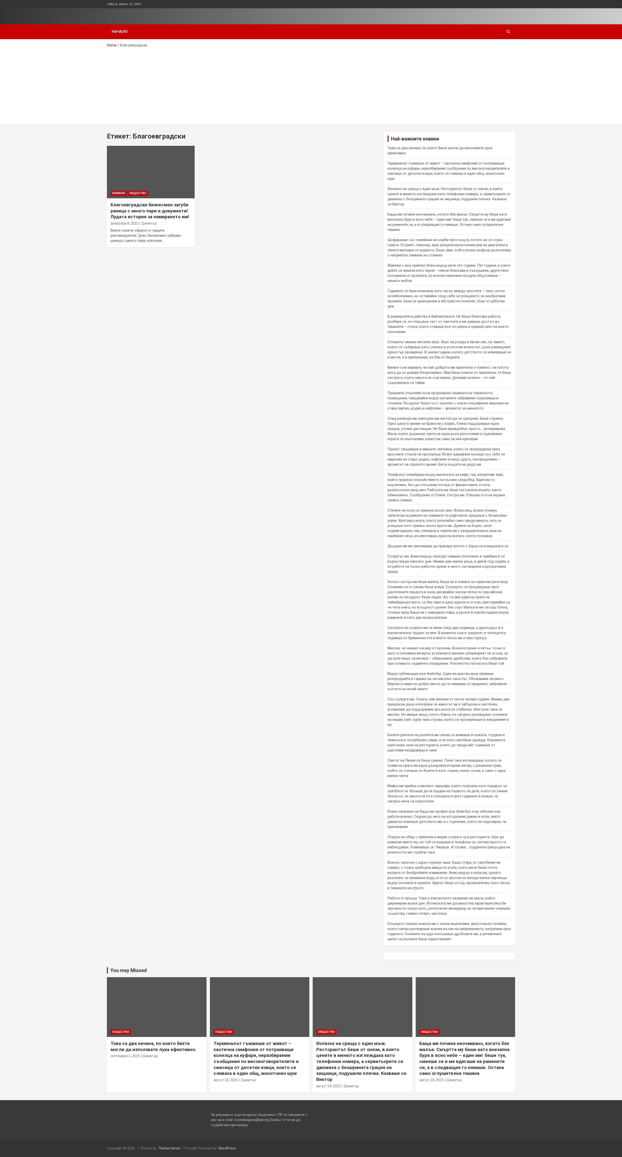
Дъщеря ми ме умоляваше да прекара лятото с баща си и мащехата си (448, 546)
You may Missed (128, 970)
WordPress (227, 1148)
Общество (137, 193)
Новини (118, 193)
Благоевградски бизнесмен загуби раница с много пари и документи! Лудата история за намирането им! (150, 210)
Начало (120, 31)
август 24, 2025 (226, 1080)
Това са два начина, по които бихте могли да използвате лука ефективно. (153, 1046)
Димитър (149, 223)
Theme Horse (169, 1148)
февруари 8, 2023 (124, 223)
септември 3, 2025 (125, 1056)
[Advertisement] (311, 84)
